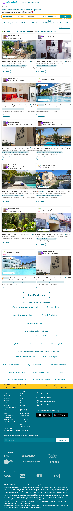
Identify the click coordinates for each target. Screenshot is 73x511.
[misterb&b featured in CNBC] (28, 456)
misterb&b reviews (25, 422)
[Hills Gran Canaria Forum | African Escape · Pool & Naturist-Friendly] (32, 187)
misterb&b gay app (38, 499)
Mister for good (8, 419)
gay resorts (59, 489)
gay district (58, 22)
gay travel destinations (40, 494)
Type (4, 22)
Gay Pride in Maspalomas (41, 379)
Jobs (21, 398)
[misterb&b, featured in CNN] (6, 456)
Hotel (23, 22)
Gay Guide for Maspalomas (17, 379)
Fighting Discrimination (10, 422)
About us (22, 393)
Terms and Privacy (25, 411)
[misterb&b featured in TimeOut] (52, 456)
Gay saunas (7, 398)
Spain (7, 7)
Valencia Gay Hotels (35, 344)
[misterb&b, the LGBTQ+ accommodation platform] (9, 2)
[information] (7, 36)
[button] (53, 80)
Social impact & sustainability (8, 416)
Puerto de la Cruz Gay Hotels (23, 315)
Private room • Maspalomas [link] (44, 235)
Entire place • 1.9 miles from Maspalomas (44, 278)
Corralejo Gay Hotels (49, 315)
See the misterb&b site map (34, 507)
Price (66, 22)
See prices (6, 71)
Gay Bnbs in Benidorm (58, 365)
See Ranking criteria (64, 27)
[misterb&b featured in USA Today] (8, 461)
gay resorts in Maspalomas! (46, 31)
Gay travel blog (59, 379)
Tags (5, 409)
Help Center (25, 430)
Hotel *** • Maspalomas (49, 105)
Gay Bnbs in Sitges (50, 357)
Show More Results (36, 295)
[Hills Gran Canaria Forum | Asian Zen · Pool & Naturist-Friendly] (32, 101)
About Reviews (24, 413)
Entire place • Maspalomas (44, 148)
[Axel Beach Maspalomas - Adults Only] (67, 101)
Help (36, 387)
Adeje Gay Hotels (53, 307)
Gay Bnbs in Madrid (34, 365)
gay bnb (31, 497)
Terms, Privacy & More (62, 387)
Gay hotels (7, 403)
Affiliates (22, 403)
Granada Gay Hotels (12, 344)
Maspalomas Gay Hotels (17, 372)
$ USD (7, 387)
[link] (19, 66)
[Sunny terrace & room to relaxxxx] (32, 57)
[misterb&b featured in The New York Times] (31, 462)
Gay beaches (7, 396)
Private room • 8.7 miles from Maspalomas (10, 235)
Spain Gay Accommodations (41, 372)
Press (21, 400)
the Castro (53, 492)
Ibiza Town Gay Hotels (20, 336)
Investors (22, 405)
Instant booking (34, 22)
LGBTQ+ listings (46, 22)
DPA (21, 424)
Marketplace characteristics (24, 418)
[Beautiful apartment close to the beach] (67, 274)
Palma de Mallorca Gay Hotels (47, 336)
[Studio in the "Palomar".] (32, 230)
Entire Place (14, 22)
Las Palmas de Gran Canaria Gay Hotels (24, 307)
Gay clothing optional (10, 407)
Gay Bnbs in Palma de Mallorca (24, 357)
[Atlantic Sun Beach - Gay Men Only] (32, 274)
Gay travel (7, 393)
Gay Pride (6, 405)
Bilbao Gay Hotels (57, 344)
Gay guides (7, 400)
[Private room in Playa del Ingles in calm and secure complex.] (32, 144)
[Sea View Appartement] (67, 144)
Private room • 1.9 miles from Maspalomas (10, 148)
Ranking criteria (24, 415)
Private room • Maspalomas (9, 62)
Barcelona (45, 492)
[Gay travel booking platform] (10, 484)
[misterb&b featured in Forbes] (54, 462)
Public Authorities (25, 426)
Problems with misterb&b (52, 495)
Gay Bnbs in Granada (11, 365)
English (14, 387)
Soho (21, 492)
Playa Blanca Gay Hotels (34, 323)
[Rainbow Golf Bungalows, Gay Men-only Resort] (67, 187)
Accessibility (23, 396)
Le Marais (8, 494)
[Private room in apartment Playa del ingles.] (67, 57)
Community (60, 372)
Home (3, 7)
